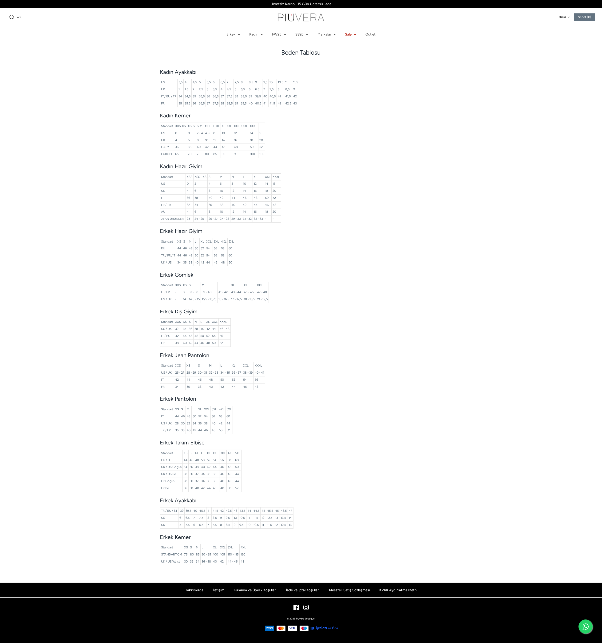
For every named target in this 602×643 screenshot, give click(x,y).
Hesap (562, 16)
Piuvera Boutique (305, 618)
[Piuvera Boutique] (301, 17)
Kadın (256, 34)
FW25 (279, 34)
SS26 (301, 34)
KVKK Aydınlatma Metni (398, 590)
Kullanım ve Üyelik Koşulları (255, 590)
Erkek (233, 34)
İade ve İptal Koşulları (303, 590)
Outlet (370, 34)
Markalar (326, 34)
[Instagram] (306, 607)
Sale (350, 34)
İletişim (218, 590)
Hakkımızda (194, 590)
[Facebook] (296, 607)
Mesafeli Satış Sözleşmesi (349, 590)
